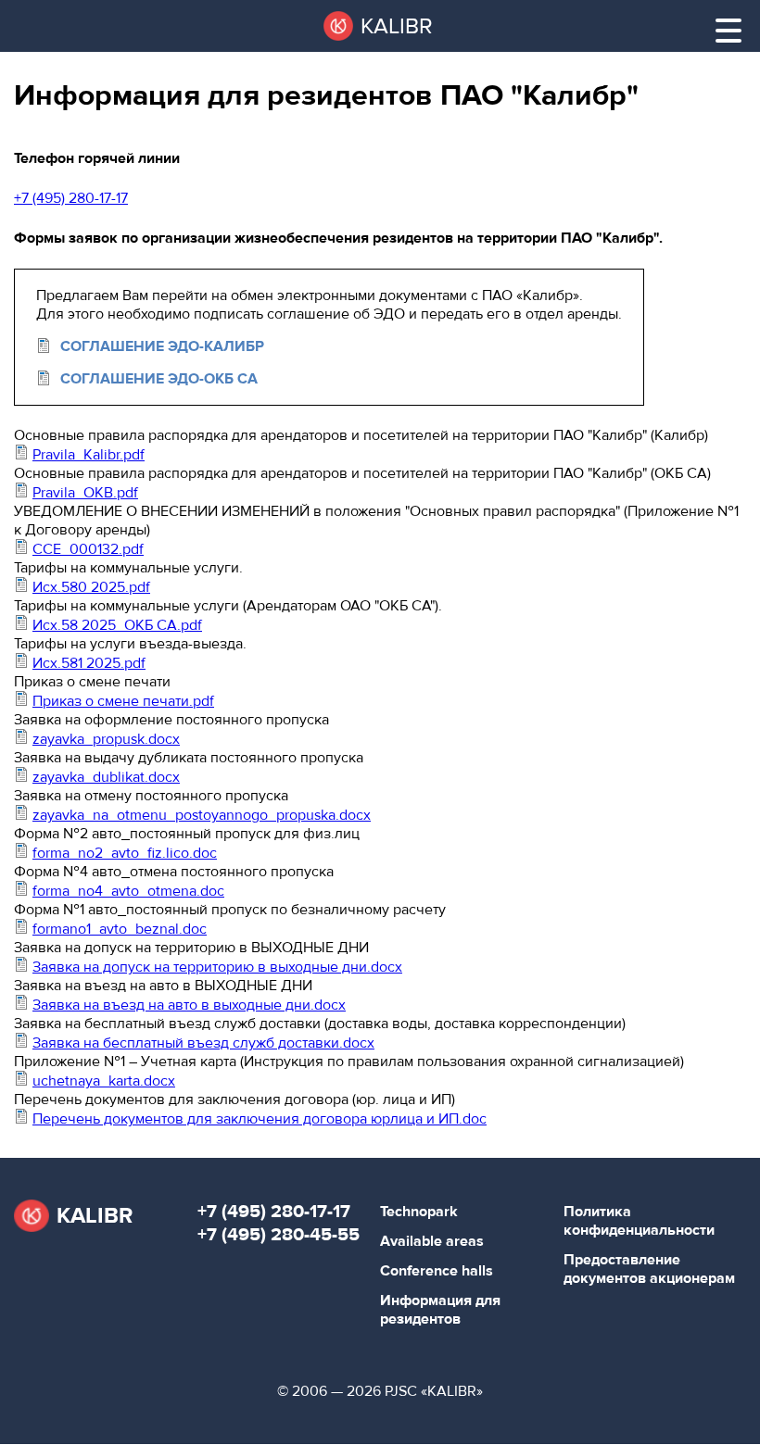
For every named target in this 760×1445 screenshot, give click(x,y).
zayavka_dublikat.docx (106, 777)
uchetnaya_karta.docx (103, 1081)
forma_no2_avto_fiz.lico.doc (124, 853)
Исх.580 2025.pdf (91, 587)
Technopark (419, 1211)
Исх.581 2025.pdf (89, 663)
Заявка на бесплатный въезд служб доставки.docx (203, 1043)
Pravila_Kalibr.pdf (88, 455)
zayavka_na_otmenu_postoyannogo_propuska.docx (201, 815)
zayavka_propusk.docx (106, 739)
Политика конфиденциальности (639, 1220)
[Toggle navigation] (728, 31)
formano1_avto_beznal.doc (119, 929)
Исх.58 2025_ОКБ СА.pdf (117, 625)
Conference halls (436, 1271)
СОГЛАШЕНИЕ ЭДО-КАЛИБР (162, 346)
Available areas (432, 1241)
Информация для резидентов (440, 1309)
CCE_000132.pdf (88, 549)
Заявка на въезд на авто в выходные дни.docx (189, 1005)
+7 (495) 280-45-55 (278, 1234)
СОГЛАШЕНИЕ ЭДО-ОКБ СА (159, 379)
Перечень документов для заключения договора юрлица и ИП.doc (259, 1119)
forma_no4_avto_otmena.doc (128, 891)
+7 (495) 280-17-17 (71, 198)
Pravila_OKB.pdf (85, 493)
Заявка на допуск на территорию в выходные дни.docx (217, 967)
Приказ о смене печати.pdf (123, 701)
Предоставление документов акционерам (649, 1269)
